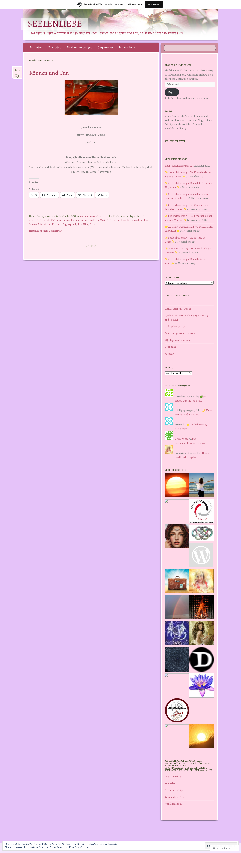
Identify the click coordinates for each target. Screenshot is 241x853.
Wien (85, 224)
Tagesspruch (69, 224)
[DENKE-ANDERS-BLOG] (201, 660)
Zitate (93, 224)
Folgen (171, 92)
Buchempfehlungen (79, 47)
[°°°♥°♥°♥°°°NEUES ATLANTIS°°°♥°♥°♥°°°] (201, 686)
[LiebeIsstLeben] (201, 533)
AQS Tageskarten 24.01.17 (178, 340)
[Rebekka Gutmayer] (201, 555)
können (75, 220)
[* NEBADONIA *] (177, 685)
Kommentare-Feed (175, 797)
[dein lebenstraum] (177, 581)
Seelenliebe (55, 24)
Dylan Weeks (181, 438)
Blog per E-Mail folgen (178, 65)
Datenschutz (127, 47)
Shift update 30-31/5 (175, 326)
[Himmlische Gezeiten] (177, 660)
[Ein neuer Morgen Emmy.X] (177, 486)
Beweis (66, 220)
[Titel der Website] (201, 581)
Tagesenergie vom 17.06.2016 (180, 333)
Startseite (35, 47)
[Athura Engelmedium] (177, 537)
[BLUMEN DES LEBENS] (201, 737)
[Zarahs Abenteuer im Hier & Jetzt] (177, 634)
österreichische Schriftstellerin (45, 220)
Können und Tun (49, 73)
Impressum (105, 47)
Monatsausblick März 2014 (178, 309)
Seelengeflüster (175, 141)
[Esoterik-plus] (177, 511)
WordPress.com (173, 803)
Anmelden (170, 783)
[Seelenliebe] (119, 24)
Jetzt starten (153, 4)
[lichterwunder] (177, 607)
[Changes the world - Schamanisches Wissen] (201, 607)
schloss (144, 220)
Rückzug (169, 353)
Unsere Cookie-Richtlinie (79, 847)
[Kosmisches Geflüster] (177, 736)
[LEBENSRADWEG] (177, 711)
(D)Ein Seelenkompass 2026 (179, 165)
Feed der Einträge (174, 790)
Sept (17, 72)
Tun (80, 224)
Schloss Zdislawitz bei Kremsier (45, 224)
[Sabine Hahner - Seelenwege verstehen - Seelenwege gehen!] (201, 486)
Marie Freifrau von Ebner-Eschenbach (120, 220)
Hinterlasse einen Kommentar (45, 231)
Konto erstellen (173, 776)
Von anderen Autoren (91, 216)
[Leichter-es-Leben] (201, 512)
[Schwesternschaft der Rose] (201, 634)
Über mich (54, 47)
